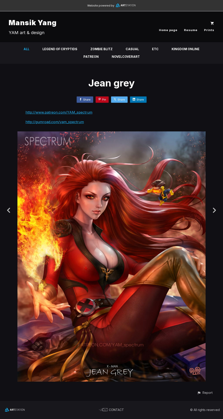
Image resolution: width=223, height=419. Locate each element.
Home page (168, 30)
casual (132, 49)
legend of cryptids (59, 49)
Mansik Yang (33, 22)
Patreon (91, 56)
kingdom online (185, 49)
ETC (155, 49)
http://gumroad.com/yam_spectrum (54, 122)
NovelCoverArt (126, 56)
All (26, 49)
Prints (209, 30)
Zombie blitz (101, 49)
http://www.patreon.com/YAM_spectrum (58, 112)
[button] (204, 392)
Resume (191, 30)
